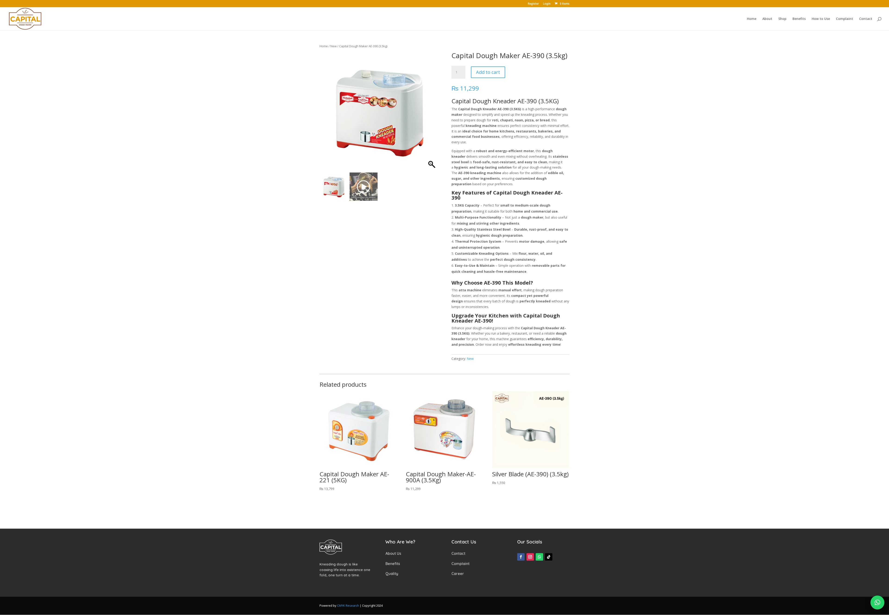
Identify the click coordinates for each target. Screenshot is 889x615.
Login (547, 4)
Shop (782, 19)
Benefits (799, 19)
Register (533, 4)
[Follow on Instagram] (530, 557)
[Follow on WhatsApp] (539, 557)
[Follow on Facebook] (521, 557)
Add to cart (488, 72)
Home (751, 19)
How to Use (821, 19)
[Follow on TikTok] (548, 557)
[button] (431, 113)
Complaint (844, 19)
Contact (865, 19)
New (333, 46)
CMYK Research (348, 605)
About (767, 19)
